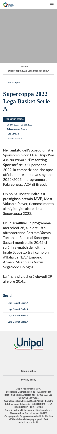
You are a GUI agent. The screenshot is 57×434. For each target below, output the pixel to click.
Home (24, 66)
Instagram (40, 358)
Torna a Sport (13, 83)
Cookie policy (28, 371)
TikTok (47, 358)
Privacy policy (28, 380)
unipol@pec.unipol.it (21, 395)
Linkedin (17, 358)
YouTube (9, 358)
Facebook (32, 358)
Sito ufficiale (13, 134)
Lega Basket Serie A (18, 303)
